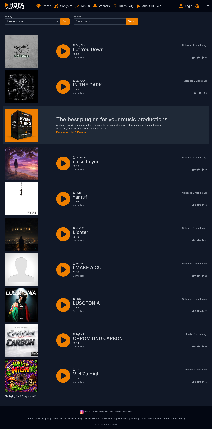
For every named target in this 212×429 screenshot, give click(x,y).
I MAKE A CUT (89, 267)
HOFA (30, 418)
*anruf (80, 197)
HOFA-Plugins (42, 418)
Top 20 (85, 6)
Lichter (80, 232)
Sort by (8, 16)
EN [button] (203, 6)
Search (77, 16)
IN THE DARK (87, 85)
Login (188, 6)
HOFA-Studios (108, 418)
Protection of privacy (174, 418)
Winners (104, 6)
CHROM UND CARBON (98, 338)
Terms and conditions (151, 418)
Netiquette (123, 418)
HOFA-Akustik (59, 418)
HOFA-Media (92, 418)
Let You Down (88, 49)
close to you (86, 161)
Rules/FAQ (125, 6)
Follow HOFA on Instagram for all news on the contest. (108, 412)
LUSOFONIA (86, 303)
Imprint (134, 418)
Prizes (46, 6)
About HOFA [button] (150, 6)
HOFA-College (75, 418)
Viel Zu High (86, 374)
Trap (78, 57)
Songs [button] (64, 6)
